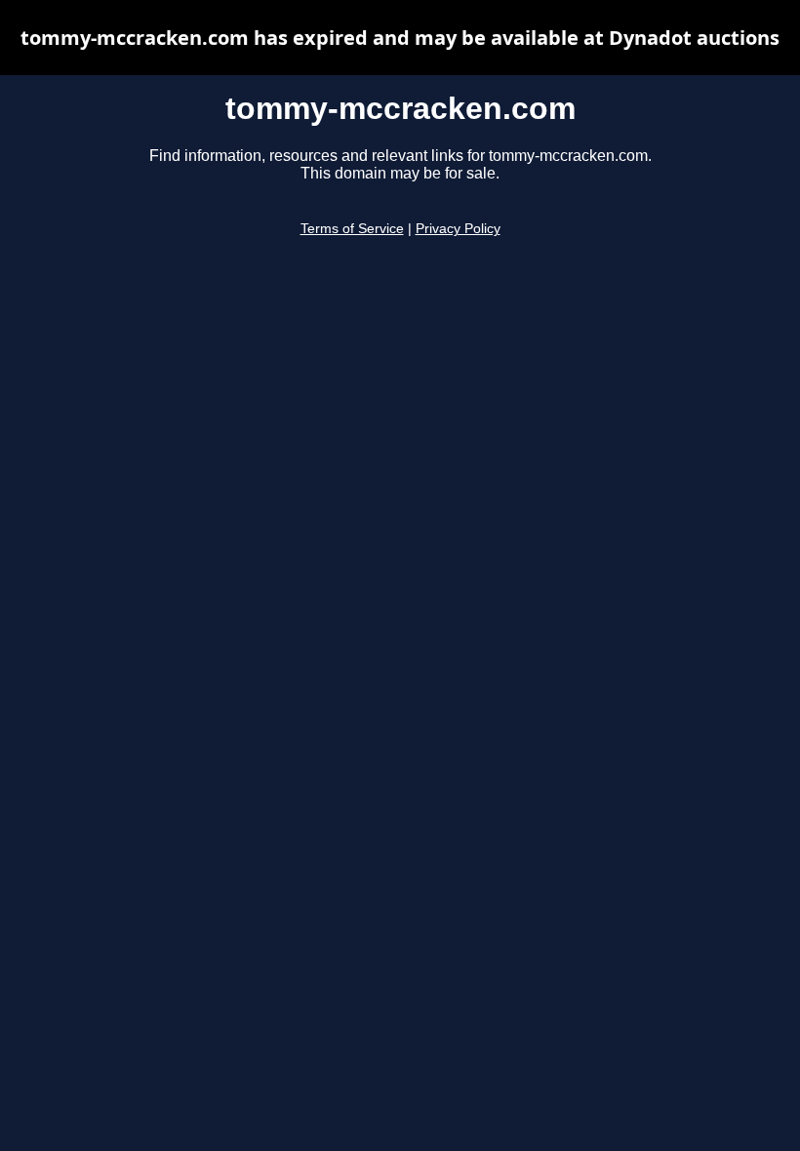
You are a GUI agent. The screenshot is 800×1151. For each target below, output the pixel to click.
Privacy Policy (458, 228)
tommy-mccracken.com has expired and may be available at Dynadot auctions (400, 37)
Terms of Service (352, 228)
